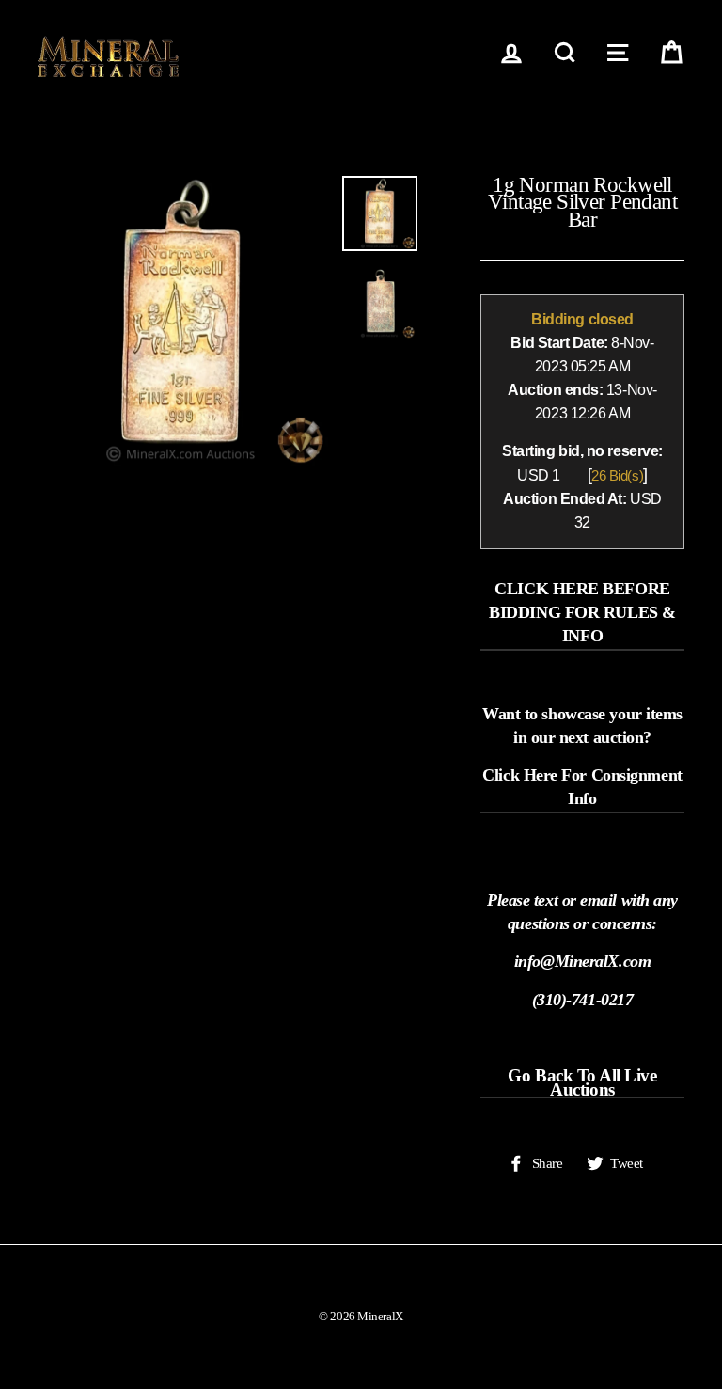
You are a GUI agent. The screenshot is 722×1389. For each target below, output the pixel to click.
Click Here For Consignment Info (582, 787)
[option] (183, 321)
